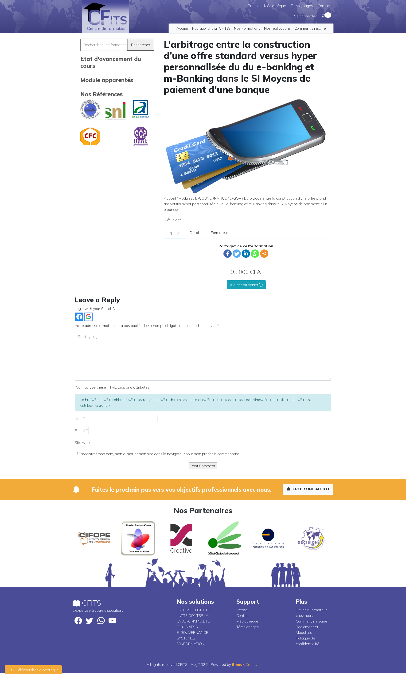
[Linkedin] (246, 253)
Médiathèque (275, 5)
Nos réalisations (277, 28)
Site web (82, 442)
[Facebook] (227, 253)
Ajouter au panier (244, 284)
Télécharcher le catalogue (37, 669)
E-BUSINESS (187, 626)
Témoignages (302, 5)
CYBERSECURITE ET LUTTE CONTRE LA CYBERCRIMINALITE (193, 615)
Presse (253, 5)
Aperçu (174, 232)
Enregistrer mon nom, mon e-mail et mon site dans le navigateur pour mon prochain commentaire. (159, 453)
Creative (246, 664)
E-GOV (235, 198)
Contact (324, 5)
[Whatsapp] (255, 253)
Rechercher (140, 44)
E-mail (81, 430)
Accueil (182, 28)
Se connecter (305, 16)
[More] (264, 253)
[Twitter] (237, 253)
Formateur (219, 232)
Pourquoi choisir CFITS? (211, 28)
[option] (94, 538)
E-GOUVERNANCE (211, 198)
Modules (185, 198)
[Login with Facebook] (79, 317)
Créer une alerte (310, 488)
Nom (80, 418)
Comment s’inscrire (310, 28)
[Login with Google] (88, 317)
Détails (195, 232)
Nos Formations (247, 28)
